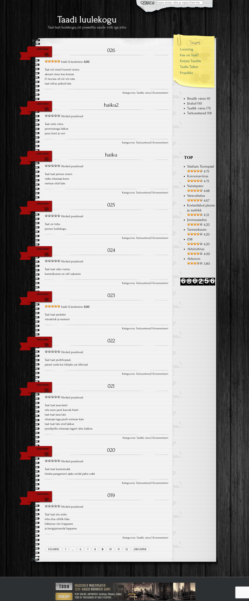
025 (111, 205)
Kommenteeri (160, 92)
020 (111, 450)
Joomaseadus (197, 220)
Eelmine (53, 549)
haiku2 (111, 105)
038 (190, 239)
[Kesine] (49, 61)
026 (111, 50)
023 (111, 295)
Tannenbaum (197, 230)
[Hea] (55, 61)
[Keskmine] (52, 61)
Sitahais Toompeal (200, 166)
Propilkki (186, 73)
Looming (186, 49)
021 (111, 386)
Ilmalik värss (196, 99)
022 (111, 340)
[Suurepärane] (58, 61)
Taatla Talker (189, 67)
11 (119, 549)
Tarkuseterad (143, 142)
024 (111, 250)
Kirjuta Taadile (190, 61)
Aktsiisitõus (195, 249)
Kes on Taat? (189, 55)
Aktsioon (193, 259)
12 (126, 549)
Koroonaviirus (197, 176)
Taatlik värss (144, 92)
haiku (111, 155)
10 (110, 549)
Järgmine (140, 549)
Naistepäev (195, 186)
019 (111, 495)
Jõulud (191, 103)
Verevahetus (196, 196)
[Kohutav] (46, 61)
